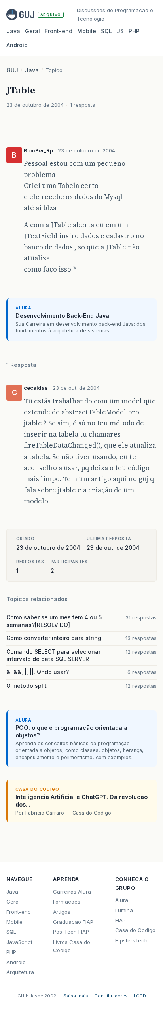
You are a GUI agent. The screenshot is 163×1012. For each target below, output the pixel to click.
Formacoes (66, 901)
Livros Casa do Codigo (71, 946)
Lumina (124, 910)
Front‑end (58, 31)
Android (17, 45)
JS (120, 31)
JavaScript (19, 942)
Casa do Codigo (135, 930)
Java (13, 31)
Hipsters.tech (131, 940)
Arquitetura (20, 972)
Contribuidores (111, 996)
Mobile (86, 31)
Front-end (18, 912)
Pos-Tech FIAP (71, 931)
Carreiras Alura (72, 892)
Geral (32, 31)
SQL (106, 31)
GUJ (12, 70)
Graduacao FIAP (73, 922)
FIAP (120, 920)
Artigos (61, 912)
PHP (134, 31)
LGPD (140, 996)
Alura (121, 900)
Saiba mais (75, 996)
